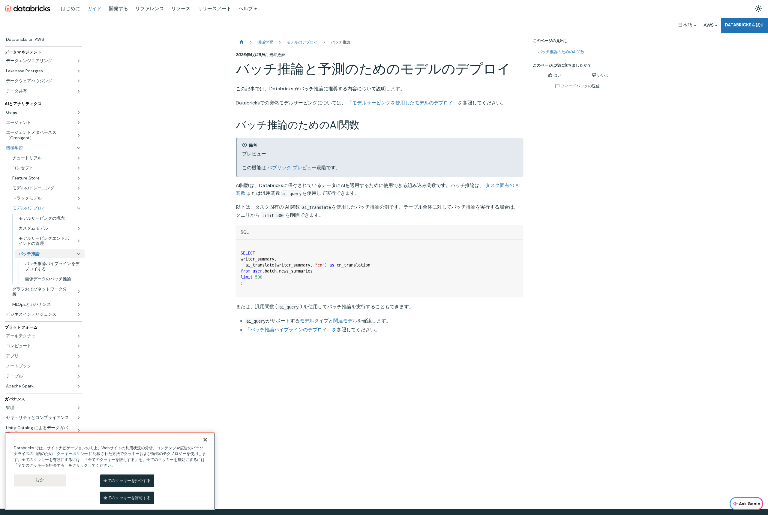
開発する (118, 8)
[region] (110, 471)
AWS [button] (709, 25)
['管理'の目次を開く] (79, 407)
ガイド (94, 8)
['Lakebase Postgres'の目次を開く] (79, 71)
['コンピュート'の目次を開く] (79, 346)
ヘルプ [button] (245, 8)
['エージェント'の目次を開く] (79, 122)
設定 (40, 480)
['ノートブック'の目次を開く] (79, 366)
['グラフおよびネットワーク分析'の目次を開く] (79, 292)
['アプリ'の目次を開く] (79, 356)
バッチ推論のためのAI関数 (561, 51)
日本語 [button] (685, 25)
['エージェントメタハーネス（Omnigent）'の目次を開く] (79, 135)
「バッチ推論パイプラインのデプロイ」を (291, 330)
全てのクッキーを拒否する (127, 480)
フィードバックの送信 (580, 86)
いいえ (603, 75)
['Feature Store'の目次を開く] (79, 178)
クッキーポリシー (72, 453)
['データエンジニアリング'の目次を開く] (79, 60)
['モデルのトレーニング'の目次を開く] (79, 188)
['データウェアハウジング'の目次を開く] (79, 81)
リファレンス (149, 8)
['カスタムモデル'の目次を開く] (79, 228)
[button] (47, 158)
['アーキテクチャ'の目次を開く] (79, 336)
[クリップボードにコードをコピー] (516, 247)
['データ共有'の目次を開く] (79, 91)
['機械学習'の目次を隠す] (79, 147)
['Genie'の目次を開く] (79, 112)
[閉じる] (205, 439)
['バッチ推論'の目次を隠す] (79, 253)
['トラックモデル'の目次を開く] (79, 198)
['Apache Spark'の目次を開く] (79, 386)
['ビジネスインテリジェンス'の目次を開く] (79, 314)
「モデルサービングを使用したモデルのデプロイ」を (405, 103)
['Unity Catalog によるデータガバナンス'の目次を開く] (79, 430)
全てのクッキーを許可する (127, 497)
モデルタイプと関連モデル (328, 321)
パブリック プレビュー (291, 167)
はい (557, 75)
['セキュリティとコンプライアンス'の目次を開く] (79, 417)
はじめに (70, 8)
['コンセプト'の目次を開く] (79, 168)
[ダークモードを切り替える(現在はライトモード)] (758, 9)
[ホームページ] (241, 42)
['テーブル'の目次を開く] (79, 376)
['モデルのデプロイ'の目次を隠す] (79, 208)
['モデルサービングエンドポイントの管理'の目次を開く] (79, 241)
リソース (180, 8)
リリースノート (214, 8)
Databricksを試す (744, 25)
